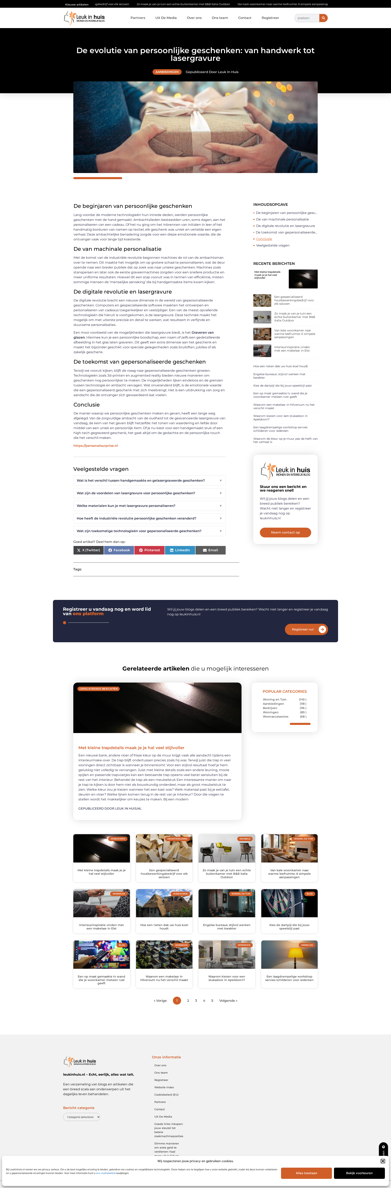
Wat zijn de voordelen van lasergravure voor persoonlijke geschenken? (149, 493)
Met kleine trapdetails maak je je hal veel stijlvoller (267, 274)
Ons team (220, 18)
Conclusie (264, 239)
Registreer (270, 18)
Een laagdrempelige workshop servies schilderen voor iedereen (280, 429)
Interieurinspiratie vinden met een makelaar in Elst (313, 4)
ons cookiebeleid (105, 1173)
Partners (138, 18)
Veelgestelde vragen (273, 245)
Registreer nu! (303, 629)
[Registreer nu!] (322, 629)
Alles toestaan (306, 1173)
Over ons (194, 18)
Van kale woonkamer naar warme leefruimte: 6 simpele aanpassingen (224, 4)
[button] (383, 1161)
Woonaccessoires (275, 716)
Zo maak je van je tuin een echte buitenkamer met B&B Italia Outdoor (123, 4)
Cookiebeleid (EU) (166, 1094)
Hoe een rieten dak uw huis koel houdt (280, 366)
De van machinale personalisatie (282, 219)
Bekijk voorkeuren (359, 1173)
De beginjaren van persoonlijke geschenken (287, 213)
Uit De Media (166, 18)
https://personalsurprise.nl (96, 446)
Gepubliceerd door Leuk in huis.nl (110, 808)
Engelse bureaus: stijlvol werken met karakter (279, 375)
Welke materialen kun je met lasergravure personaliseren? (149, 506)
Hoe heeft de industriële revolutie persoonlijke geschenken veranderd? (149, 518)
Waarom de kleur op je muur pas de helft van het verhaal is (285, 440)
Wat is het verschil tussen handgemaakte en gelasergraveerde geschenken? (149, 480)
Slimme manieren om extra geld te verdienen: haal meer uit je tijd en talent (166, 1151)
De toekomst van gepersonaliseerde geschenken (287, 232)
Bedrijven (270, 708)
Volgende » (228, 1001)
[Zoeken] (323, 18)
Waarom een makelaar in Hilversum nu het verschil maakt (284, 406)
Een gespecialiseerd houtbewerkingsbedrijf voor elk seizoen (294, 300)
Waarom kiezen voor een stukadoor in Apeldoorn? (280, 417)
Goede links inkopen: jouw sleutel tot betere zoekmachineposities (168, 1130)
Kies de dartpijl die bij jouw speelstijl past (282, 385)
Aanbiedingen (167, 72)
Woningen (271, 712)
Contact (245, 18)
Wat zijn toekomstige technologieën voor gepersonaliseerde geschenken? (149, 531)
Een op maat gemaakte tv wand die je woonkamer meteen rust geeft (280, 395)
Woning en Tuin (275, 699)
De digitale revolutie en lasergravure (285, 226)
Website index (164, 1087)
